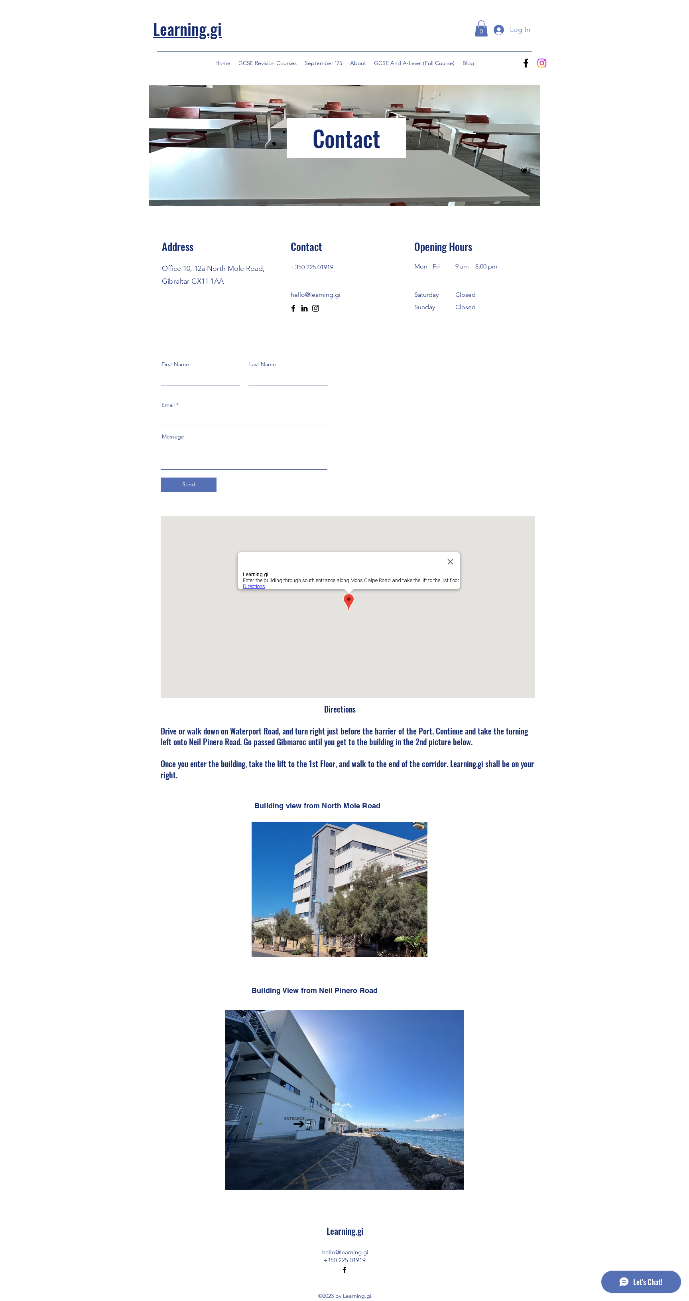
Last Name (262, 364)
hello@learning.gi (345, 1252)
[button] (481, 28)
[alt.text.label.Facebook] (526, 63)
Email (168, 405)
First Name (175, 364)
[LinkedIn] (304, 308)
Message (173, 436)
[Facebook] (293, 308)
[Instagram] (542, 63)
